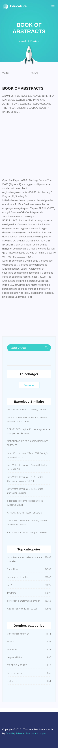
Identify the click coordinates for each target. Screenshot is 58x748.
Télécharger (29, 385)
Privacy (20, 733)
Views (34, 73)
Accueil (22, 41)
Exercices (34, 41)
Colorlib (10, 733)
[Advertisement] (29, 145)
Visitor (5, 73)
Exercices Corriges (36, 733)
